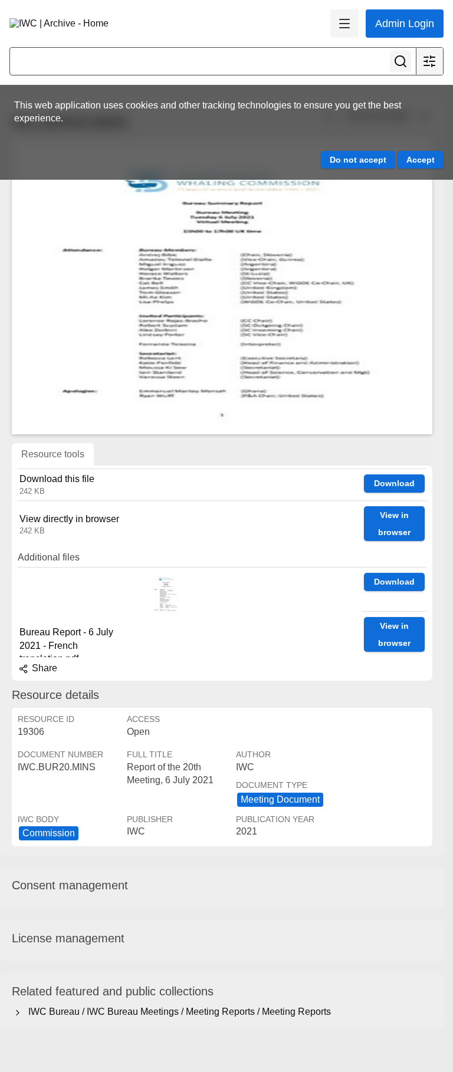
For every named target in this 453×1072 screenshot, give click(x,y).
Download (394, 483)
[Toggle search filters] (429, 61)
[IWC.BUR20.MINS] (222, 287)
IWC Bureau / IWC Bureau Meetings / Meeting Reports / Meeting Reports (177, 1012)
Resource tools (52, 454)
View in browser (394, 523)
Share (43, 668)
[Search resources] (400, 61)
